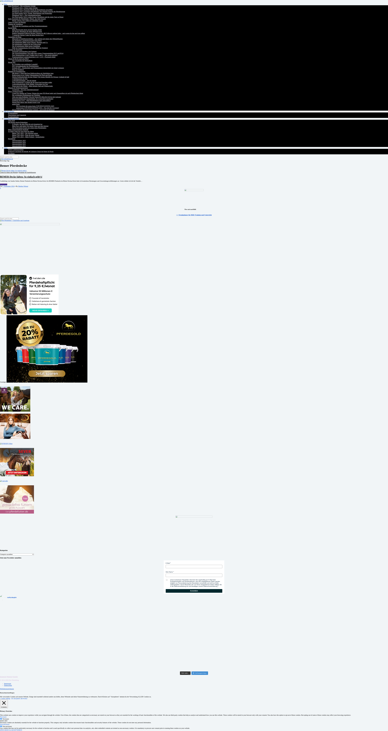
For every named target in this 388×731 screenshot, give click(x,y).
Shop (5, 148)
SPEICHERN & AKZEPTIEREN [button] (11, 730)
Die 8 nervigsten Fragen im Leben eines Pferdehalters (29, 128)
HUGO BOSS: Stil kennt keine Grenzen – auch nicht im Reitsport (33, 110)
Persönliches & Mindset (11, 119)
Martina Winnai (23, 186)
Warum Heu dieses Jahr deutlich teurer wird (26, 102)
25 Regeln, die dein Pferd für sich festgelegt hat (27, 124)
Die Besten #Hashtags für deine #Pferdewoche (27, 31)
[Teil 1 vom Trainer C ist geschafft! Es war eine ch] (48, 607)
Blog (5, 4)
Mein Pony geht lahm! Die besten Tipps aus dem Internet (30, 126)
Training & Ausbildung (15, 24)
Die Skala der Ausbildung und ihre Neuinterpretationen (29, 26)
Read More (3, 184)
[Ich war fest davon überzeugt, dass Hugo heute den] (48, 642)
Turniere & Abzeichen (15, 50)
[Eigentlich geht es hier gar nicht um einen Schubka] (243, 661)
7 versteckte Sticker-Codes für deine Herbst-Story (28, 35)
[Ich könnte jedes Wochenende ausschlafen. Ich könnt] (48, 633)
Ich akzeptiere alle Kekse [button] (19, 698)
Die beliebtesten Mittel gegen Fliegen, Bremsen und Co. (30, 42)
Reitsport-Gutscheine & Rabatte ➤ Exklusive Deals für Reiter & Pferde (31, 151)
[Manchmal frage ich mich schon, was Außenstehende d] (243, 620)
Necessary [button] (3, 717)
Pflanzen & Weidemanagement (18, 88)
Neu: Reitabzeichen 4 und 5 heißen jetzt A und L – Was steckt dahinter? (35, 55)
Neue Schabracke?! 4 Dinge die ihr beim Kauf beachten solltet (32, 82)
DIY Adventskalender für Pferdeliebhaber (25, 66)
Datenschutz (8, 685)
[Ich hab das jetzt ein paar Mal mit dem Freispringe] (243, 608)
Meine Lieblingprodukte (16, 149)
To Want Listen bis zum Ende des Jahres (21, 131)
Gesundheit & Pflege (14, 37)
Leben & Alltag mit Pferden (17, 22)
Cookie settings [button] (5, 698)
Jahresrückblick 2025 (19, 140)
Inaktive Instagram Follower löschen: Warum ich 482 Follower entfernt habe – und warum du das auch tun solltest (48, 33)
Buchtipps (11, 153)
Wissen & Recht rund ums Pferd (18, 59)
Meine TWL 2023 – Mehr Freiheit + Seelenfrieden (28, 137)
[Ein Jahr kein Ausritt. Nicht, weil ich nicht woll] (145, 634)
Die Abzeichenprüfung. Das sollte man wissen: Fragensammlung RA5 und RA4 (37, 53)
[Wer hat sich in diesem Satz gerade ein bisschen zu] (48, 657)
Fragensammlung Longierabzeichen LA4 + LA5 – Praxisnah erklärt (33, 57)
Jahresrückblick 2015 (19, 146)
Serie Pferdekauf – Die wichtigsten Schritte (22, 6)
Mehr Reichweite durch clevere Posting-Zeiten (27, 30)
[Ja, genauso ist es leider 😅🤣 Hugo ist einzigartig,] (145, 642)
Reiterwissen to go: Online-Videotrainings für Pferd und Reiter (32, 75)
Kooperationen (13, 113)
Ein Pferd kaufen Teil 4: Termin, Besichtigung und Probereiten (32, 13)
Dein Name (169, 572)
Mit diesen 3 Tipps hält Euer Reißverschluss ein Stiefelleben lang (32, 73)
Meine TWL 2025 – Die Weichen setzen (25, 133)
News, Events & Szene (15, 91)
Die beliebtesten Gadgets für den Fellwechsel (26, 44)
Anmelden (194, 591)
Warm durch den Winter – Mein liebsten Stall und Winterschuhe (32, 86)
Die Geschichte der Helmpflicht (22, 60)
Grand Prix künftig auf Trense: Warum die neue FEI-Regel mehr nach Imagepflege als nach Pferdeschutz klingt (47, 93)
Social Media (12, 28)
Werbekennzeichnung (7, 689)
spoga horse (16, 104)
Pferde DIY (12, 62)
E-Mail (168, 563)
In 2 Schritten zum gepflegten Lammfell (24, 64)
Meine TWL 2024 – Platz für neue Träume (25, 135)
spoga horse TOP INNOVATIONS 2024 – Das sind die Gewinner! (37, 108)
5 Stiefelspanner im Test (19, 79)
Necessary (5, 719)
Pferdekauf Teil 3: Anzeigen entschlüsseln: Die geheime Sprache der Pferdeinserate (38, 11)
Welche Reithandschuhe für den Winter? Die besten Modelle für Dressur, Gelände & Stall (40, 77)
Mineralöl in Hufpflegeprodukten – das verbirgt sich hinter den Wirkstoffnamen (37, 39)
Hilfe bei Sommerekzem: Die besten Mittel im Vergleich (30, 48)
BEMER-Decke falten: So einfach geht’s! (21, 176)
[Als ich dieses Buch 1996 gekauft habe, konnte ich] (145, 619)
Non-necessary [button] (4, 724)
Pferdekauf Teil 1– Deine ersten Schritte (25, 8)
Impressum (7, 683)
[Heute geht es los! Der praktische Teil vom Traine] (145, 607)
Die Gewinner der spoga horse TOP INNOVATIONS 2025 (35, 106)
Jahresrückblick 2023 (19, 144)
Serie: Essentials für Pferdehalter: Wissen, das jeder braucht (27, 19)
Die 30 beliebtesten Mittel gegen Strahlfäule (26, 46)
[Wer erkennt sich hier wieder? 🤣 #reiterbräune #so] (48, 616)
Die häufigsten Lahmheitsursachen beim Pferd (27, 40)
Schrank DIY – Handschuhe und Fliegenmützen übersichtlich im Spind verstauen (38, 68)
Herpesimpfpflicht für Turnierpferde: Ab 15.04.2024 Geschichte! (32, 99)
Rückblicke (11, 139)
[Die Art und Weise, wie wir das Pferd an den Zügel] (145, 662)
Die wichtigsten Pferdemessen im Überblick (26, 95)
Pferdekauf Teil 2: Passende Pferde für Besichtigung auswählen (32, 10)
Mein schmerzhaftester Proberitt (18, 130)
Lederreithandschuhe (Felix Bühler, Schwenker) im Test (30, 84)
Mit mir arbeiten (9, 111)
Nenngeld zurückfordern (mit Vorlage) (24, 51)
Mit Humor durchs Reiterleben (18, 122)
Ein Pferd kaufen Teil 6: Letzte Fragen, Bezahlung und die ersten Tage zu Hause (37, 17)
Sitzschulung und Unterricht (17, 115)
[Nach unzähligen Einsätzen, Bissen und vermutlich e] (243, 633)
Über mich (11, 120)
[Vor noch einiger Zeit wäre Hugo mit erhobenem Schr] (243, 646)
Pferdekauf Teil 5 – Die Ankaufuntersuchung (26, 15)
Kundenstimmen (13, 117)
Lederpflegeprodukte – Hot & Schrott (24, 80)
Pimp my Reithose (18, 70)
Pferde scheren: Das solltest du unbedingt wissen (27, 21)
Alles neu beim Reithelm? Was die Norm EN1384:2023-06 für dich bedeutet (36, 97)
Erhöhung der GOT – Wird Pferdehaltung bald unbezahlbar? (31, 100)
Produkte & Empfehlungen (16, 71)
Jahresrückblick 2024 (19, 142)
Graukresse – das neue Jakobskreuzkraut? (25, 90)
